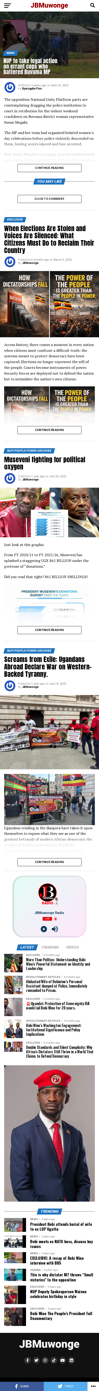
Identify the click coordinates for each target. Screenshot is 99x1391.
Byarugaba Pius (32, 88)
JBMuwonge (30, 263)
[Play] (44, 929)
